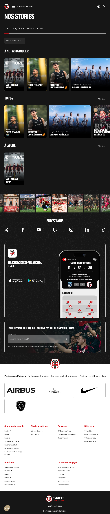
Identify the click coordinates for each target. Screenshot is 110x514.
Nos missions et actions (66, 467)
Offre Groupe (89, 441)
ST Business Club (64, 431)
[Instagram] (71, 230)
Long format (18, 28)
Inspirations (8, 485)
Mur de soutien (63, 481)
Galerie (30, 28)
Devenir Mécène (64, 471)
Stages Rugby (36, 431)
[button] (7, 508)
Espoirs (7, 438)
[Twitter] (6, 230)
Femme (7, 474)
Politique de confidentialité (55, 511)
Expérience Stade (11, 445)
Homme (7, 471)
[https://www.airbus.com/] (20, 390)
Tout (6, 28)
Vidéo (40, 28)
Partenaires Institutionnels (64, 376)
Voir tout (102, 99)
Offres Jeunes (89, 438)
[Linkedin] (87, 230)
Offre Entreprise (90, 434)
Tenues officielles (11, 467)
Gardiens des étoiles (70, 121)
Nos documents (63, 485)
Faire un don (62, 474)
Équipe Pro (8, 431)
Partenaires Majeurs (15, 376)
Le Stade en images (11, 448)
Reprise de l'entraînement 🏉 (59, 74)
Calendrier (88, 431)
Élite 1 (6, 434)
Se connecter (63, 438)
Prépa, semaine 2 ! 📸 (37, 74)
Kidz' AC (34, 434)
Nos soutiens (62, 478)
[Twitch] (55, 230)
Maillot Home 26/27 (14, 74)
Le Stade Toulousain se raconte (13, 453)
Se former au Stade (11, 441)
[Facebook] (23, 230)
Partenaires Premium (38, 376)
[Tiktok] (104, 230)
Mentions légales (55, 506)
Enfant (6, 478)
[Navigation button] (13, 7)
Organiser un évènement (67, 434)
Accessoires (9, 481)
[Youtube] (39, 230)
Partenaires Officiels (90, 376)
